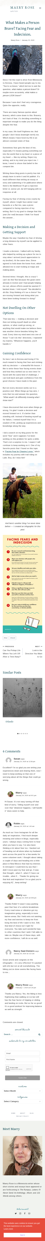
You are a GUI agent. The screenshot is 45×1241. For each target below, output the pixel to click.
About (22, 1113)
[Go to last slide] (5, 705)
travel (12, 638)
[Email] (29, 1213)
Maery (19, 792)
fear (5, 638)
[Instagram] (20, 1213)
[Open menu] (40, 8)
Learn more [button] (8, 1229)
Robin (17, 823)
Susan (17, 759)
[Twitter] (16, 1213)
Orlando (9, 721)
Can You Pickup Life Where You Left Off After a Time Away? (12, 652)
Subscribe (23, 1078)
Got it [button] (22, 1235)
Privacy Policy (22, 1116)
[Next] (39, 705)
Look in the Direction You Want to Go (33, 652)
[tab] (17, 733)
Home (13, 1113)
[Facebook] (25, 1213)
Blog (32, 1113)
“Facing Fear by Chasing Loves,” (19, 451)
